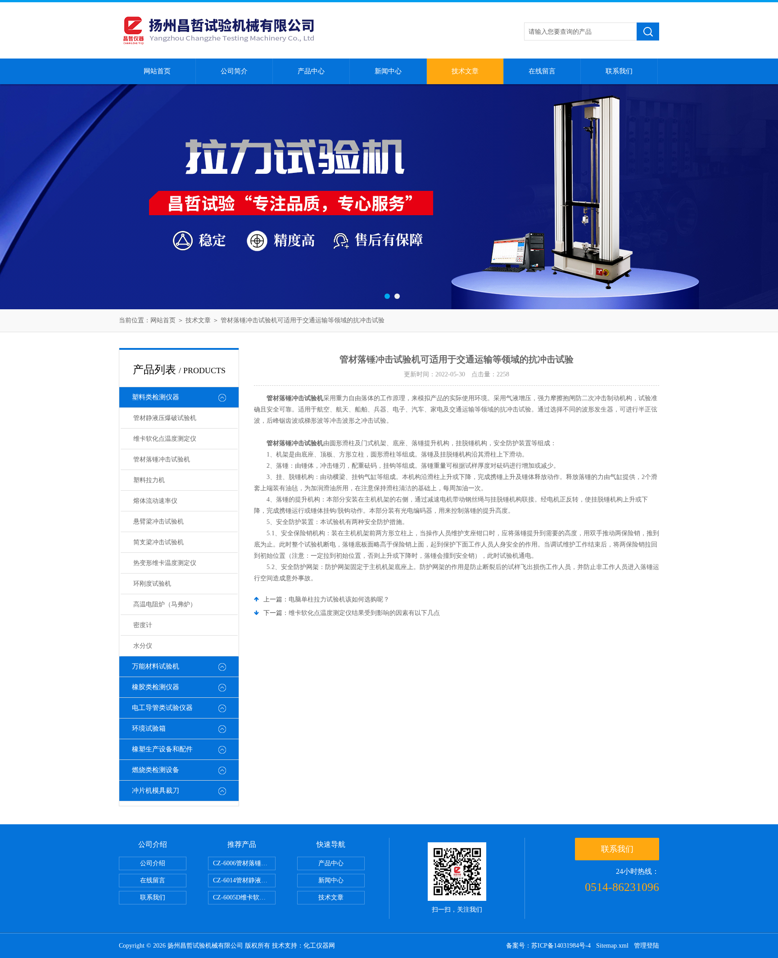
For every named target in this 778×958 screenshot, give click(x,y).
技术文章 (465, 71)
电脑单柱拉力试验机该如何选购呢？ (339, 599)
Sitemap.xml (612, 945)
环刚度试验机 (152, 583)
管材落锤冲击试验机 (161, 459)
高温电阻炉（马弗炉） (164, 604)
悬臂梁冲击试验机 (158, 521)
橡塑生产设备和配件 (162, 749)
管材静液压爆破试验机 (164, 418)
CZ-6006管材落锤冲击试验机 (244, 863)
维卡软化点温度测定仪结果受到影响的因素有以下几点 (364, 613)
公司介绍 (152, 863)
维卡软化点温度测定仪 (164, 438)
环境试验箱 (149, 728)
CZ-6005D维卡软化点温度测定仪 (244, 897)
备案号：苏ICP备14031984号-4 (548, 945)
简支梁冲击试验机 (158, 542)
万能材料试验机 (155, 666)
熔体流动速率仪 (155, 500)
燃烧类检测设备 (155, 769)
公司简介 (234, 71)
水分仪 (142, 645)
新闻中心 (388, 71)
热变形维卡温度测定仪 (164, 563)
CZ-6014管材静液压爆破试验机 (244, 880)
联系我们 (619, 71)
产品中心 (311, 71)
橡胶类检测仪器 (155, 687)
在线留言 (542, 71)
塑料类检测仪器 (155, 397)
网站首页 (157, 71)
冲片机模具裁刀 (155, 790)
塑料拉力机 (149, 480)
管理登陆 (646, 945)
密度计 (142, 625)
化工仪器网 (319, 945)
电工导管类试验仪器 (162, 707)
